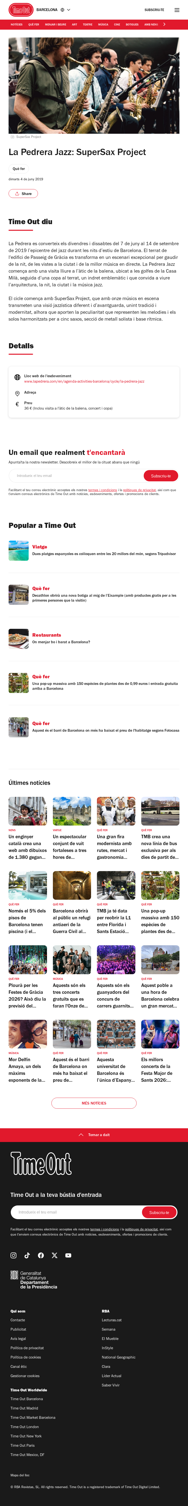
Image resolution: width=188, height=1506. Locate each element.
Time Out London (25, 1427)
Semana (108, 1330)
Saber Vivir (110, 1386)
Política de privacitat (27, 1348)
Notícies (17, 25)
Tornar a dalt (99, 1135)
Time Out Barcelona (27, 1399)
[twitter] (55, 1255)
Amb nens (151, 25)
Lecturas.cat (112, 1321)
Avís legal (18, 1339)
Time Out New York (26, 1437)
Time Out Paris (23, 1446)
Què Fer (33, 25)
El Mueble (110, 1339)
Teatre (87, 25)
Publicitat (18, 1330)
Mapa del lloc (20, 1476)
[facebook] (41, 1255)
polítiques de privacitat (139, 490)
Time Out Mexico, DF (27, 1455)
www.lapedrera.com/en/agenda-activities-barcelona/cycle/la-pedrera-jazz (84, 382)
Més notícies (94, 1104)
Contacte (18, 1321)
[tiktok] (27, 1255)
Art (74, 25)
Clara (106, 1367)
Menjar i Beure (55, 25)
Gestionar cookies (25, 1376)
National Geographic (118, 1358)
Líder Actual (111, 1376)
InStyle (107, 1348)
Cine (117, 25)
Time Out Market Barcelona (33, 1418)
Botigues (132, 25)
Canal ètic (19, 1367)
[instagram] (13, 1255)
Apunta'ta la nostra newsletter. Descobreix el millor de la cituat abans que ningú (74, 463)
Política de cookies (26, 1358)
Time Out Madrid (24, 1409)
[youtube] (68, 1255)
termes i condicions (102, 490)
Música (103, 25)
